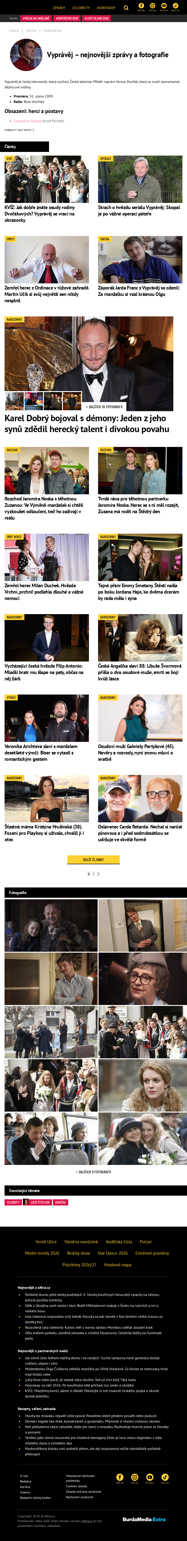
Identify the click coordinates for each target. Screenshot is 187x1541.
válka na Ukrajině (37, 18)
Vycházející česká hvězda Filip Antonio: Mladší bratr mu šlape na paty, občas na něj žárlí (44, 672)
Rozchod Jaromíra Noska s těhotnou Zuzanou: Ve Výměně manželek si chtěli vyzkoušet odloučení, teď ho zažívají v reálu (44, 508)
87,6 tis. (164, 10)
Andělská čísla (119, 1241)
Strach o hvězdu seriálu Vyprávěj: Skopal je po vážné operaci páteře (139, 210)
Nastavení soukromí (80, 1497)
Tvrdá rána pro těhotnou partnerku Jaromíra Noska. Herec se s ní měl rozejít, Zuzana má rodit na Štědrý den (138, 505)
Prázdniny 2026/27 (79, 1264)
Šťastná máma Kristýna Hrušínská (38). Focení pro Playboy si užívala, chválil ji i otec (44, 833)
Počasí (145, 1241)
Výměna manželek (81, 1241)
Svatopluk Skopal (28, 121)
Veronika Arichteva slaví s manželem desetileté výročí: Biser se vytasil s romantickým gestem (41, 752)
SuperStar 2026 (68, 18)
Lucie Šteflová (40, 1202)
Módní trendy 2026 (42, 1253)
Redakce (25, 1481)
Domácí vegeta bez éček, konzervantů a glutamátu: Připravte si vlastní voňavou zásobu (92, 1421)
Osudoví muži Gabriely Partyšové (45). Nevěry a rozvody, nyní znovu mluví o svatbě (136, 752)
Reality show (78, 1253)
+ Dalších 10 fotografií (104, 406)
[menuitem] (59, 7)
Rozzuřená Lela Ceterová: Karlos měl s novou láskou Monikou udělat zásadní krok (89, 1327)
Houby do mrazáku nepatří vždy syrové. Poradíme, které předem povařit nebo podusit (90, 1415)
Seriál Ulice (46, 1241)
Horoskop (106, 7)
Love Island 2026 (98, 18)
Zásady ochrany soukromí (83, 1492)
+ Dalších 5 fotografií (93, 1171)
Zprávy (59, 7)
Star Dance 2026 (113, 1253)
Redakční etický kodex (35, 1498)
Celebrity (81, 7)
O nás (24, 1476)
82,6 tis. (175, 10)
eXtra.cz (87, 1521)
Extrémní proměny (152, 1253)
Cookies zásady (76, 1486)
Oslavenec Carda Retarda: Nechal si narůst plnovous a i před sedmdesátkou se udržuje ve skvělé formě (140, 833)
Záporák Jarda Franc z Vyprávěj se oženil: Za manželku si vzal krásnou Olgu (138, 291)
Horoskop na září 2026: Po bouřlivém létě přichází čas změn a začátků (79, 1385)
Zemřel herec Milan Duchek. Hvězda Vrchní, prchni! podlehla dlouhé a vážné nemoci (44, 591)
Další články (93, 859)
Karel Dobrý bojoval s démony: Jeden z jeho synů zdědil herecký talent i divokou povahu (87, 423)
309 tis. (141, 10)
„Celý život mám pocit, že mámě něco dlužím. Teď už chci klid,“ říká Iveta (80, 1379)
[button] (126, 7)
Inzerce (25, 1492)
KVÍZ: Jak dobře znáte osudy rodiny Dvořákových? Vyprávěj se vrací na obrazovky (39, 213)
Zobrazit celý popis (18, 130)
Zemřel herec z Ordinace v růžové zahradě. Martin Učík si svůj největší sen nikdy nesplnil (47, 294)
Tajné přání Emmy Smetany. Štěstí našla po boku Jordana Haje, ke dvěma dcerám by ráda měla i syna (138, 591)
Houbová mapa (117, 1264)
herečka (60, 1202)
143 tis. (152, 10)
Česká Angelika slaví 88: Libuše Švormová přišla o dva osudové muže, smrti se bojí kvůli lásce (139, 672)
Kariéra (25, 1487)
